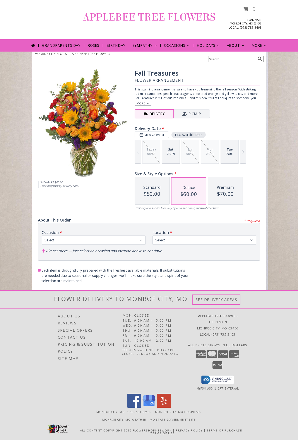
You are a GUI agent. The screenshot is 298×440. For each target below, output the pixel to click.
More (257, 45)
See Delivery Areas (216, 299)
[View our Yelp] (164, 406)
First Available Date (188, 135)
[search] (259, 58)
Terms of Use (163, 433)
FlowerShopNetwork (152, 430)
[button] (249, 9)
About (233, 45)
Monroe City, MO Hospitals (178, 412)
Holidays (206, 45)
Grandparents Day (61, 45)
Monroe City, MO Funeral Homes (123, 412)
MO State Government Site (172, 419)
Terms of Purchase (224, 430)
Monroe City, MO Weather (124, 419)
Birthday (115, 45)
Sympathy (142, 45)
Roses (93, 45)
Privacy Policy (189, 430)
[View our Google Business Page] (149, 406)
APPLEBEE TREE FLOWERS (149, 17)
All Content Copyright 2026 (106, 430)
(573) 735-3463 (250, 27)
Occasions (174, 45)
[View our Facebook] (134, 406)
